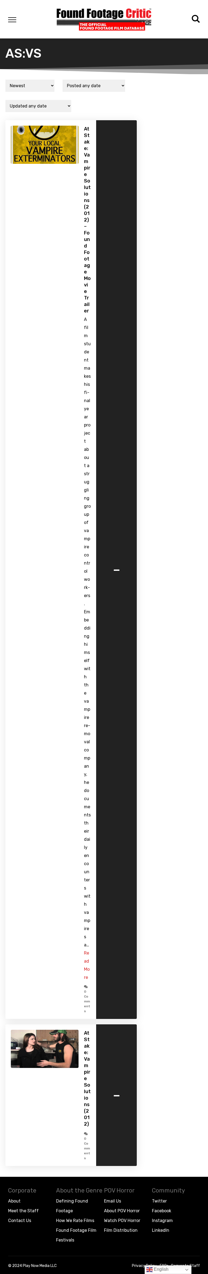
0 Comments (87, 1001)
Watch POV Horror (122, 1220)
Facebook (161, 1210)
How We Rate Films (75, 1220)
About (14, 1201)
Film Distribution (121, 1230)
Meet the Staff (23, 1210)
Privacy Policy (144, 1265)
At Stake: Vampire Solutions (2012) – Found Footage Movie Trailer (87, 220)
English (160, 1269)
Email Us (112, 1201)
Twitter (159, 1201)
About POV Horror (122, 1210)
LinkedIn (160, 1230)
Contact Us (19, 1220)
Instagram (162, 1220)
